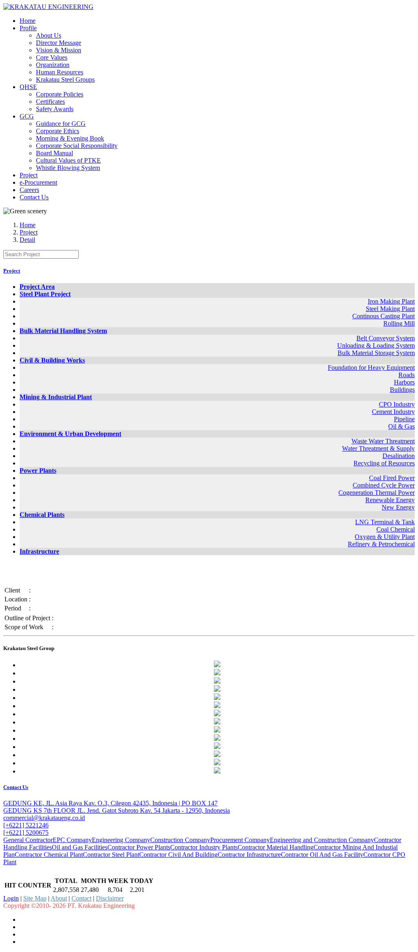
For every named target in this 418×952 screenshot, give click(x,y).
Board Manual (54, 153)
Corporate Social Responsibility (77, 145)
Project (29, 175)
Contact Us (34, 197)
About (59, 898)
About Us (48, 35)
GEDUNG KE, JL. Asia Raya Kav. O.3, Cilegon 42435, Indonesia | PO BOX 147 (110, 803)
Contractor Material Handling (276, 847)
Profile (28, 28)
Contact (81, 898)
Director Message (58, 42)
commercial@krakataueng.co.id (44, 817)
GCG (27, 116)
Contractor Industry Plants (204, 847)
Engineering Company (121, 839)
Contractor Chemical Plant (49, 854)
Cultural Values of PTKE (68, 160)
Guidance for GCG (61, 123)
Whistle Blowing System (68, 167)
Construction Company (180, 839)
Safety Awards (54, 108)
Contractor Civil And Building (178, 854)
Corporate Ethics (57, 130)
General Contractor (28, 839)
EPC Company (72, 839)
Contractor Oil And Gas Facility (322, 854)
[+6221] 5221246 (26, 825)
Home (28, 20)
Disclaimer (110, 898)
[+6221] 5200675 (26, 832)
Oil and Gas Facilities (79, 847)
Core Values (51, 57)
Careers (29, 189)
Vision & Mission (58, 50)
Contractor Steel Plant (111, 854)
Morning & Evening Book (70, 138)
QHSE (28, 86)
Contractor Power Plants (138, 847)
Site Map (35, 898)
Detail (27, 239)
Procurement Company (240, 839)
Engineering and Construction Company (322, 839)
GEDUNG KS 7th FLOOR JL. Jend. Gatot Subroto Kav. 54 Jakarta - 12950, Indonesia (116, 810)
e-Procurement (38, 182)
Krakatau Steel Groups (65, 79)
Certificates (50, 101)
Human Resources (59, 72)
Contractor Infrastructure (249, 854)
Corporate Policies (59, 94)
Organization (52, 64)
